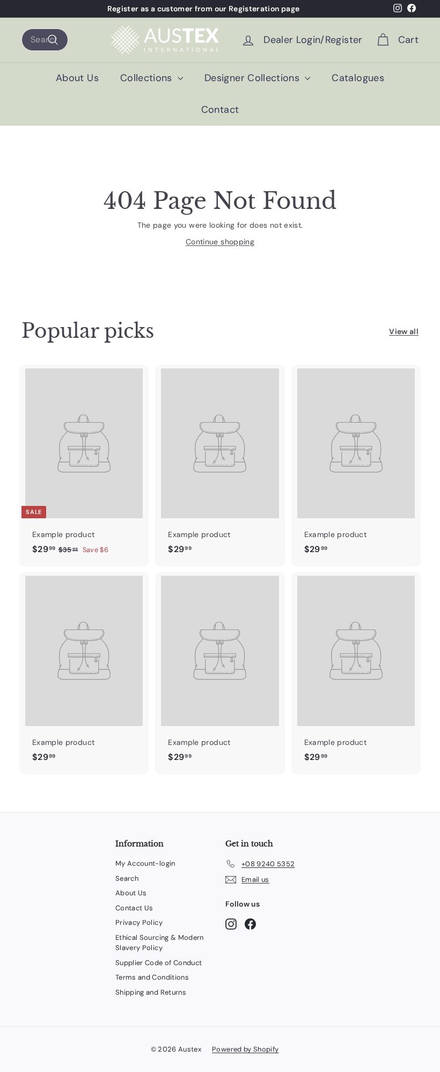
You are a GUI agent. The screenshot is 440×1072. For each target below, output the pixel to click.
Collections (147, 77)
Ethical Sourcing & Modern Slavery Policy (159, 943)
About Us (77, 77)
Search (126, 878)
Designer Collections (253, 77)
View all (404, 331)
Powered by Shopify (245, 1049)
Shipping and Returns (150, 992)
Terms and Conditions (152, 977)
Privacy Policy (139, 922)
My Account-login (145, 863)
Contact (220, 109)
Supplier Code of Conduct (158, 962)
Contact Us (134, 907)
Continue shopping (220, 242)
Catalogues (358, 77)
